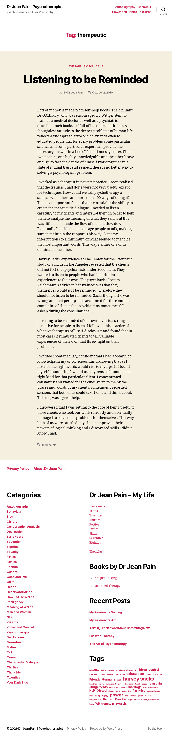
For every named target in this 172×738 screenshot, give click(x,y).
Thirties (12, 667)
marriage (135, 687)
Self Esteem (15, 637)
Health (11, 587)
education (135, 673)
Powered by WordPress (106, 728)
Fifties (11, 557)
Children (145, 12)
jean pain (155, 683)
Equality (13, 552)
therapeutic (49, 445)
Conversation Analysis (23, 526)
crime (102, 674)
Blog (10, 516)
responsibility (95, 700)
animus (111, 670)
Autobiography (125, 7)
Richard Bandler (115, 699)
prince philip (130, 696)
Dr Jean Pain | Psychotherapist (35, 7)
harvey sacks (138, 679)
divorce (109, 674)
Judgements (98, 687)
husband (129, 684)
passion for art (153, 691)
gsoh (119, 680)
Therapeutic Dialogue (86, 66)
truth (91, 704)
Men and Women (19, 612)
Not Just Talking (105, 578)
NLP (9, 617)
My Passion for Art (102, 620)
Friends (12, 567)
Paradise (139, 690)
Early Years (15, 536)
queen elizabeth (144, 696)
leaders (123, 687)
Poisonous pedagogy (98, 696)
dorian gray (120, 674)
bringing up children (124, 670)
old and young (114, 691)
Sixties (11, 647)
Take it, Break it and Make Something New (119, 628)
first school (158, 674)
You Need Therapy (107, 586)
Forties (12, 562)
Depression (15, 531)
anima (103, 670)
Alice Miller (94, 670)
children (141, 669)
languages (113, 687)
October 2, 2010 (102, 92)
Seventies (14, 642)
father (148, 674)
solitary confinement (150, 700)
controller (93, 674)
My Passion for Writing (105, 612)
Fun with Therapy (102, 636)
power (116, 694)
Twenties (13, 677)
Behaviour (144, 7)
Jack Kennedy (141, 684)
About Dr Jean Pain (48, 469)
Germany (108, 679)
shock (137, 700)
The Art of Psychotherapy (108, 643)
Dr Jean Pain (75, 92)
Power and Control (125, 12)
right (130, 700)
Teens (11, 657)
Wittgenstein (104, 703)
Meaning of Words (20, 607)
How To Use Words (20, 597)
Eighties (12, 546)
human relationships (115, 684)
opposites (126, 691)
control (153, 669)
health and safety (96, 684)
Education (14, 541)
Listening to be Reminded (86, 79)
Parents (12, 622)
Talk (10, 652)
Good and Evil (17, 577)
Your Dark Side (17, 682)
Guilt (10, 582)
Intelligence (15, 602)
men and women (150, 687)
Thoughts (14, 672)
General (12, 572)
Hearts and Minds (19, 592)
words (121, 703)
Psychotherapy (18, 632)
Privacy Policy (18, 469)
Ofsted (101, 690)
